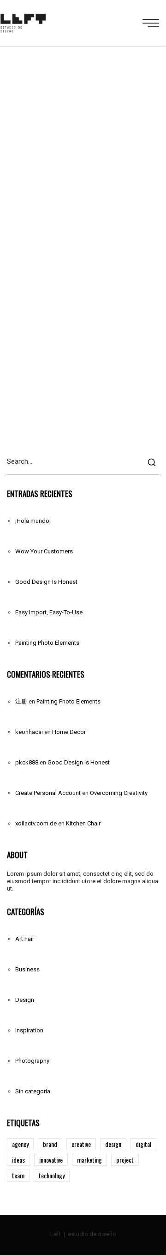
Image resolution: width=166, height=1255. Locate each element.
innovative (51, 1159)
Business (27, 969)
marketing (89, 1159)
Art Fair (24, 938)
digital (143, 1144)
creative (81, 1144)
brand (50, 1144)
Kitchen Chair (83, 823)
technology (52, 1175)
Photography (32, 1060)
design (113, 1144)
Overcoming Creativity (119, 792)
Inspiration (29, 1030)
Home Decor (69, 731)
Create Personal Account (48, 792)
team (18, 1175)
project (125, 1159)
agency (20, 1144)
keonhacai (29, 731)
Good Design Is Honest (46, 581)
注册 (21, 701)
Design (24, 999)
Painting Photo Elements (47, 642)
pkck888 (26, 762)
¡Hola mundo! (33, 520)
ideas (18, 1159)
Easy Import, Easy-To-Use (49, 612)
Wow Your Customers (44, 551)
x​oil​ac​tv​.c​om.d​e (36, 823)
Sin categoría (32, 1091)
